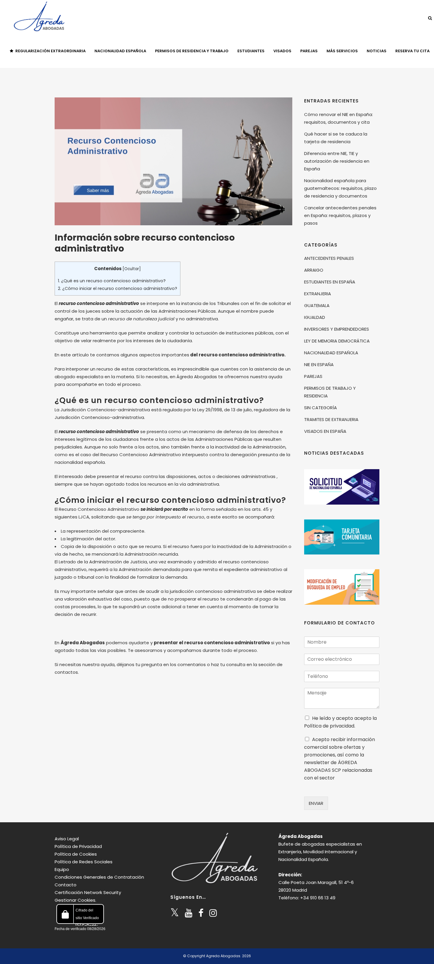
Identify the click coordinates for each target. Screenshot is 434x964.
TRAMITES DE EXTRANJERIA (331, 419)
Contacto (65, 885)
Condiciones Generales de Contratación (99, 877)
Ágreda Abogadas (300, 836)
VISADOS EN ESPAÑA (325, 431)
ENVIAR (316, 803)
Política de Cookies (76, 854)
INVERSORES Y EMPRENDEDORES (336, 329)
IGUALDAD (314, 317)
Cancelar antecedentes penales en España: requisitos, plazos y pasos (340, 215)
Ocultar (131, 269)
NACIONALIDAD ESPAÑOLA (331, 353)
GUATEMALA (316, 305)
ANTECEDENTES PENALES (329, 258)
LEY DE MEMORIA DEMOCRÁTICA (337, 341)
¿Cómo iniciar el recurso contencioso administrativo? (117, 288)
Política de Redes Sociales (83, 862)
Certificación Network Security (88, 892)
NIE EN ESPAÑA (319, 364)
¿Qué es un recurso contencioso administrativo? (112, 281)
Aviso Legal (67, 839)
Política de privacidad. (329, 725)
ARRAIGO (313, 270)
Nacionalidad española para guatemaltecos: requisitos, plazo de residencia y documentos (340, 188)
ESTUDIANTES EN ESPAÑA (329, 282)
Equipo (62, 869)
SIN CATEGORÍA (320, 407)
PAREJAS (313, 376)
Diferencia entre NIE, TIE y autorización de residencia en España (336, 161)
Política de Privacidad (78, 846)
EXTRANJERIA (317, 294)
